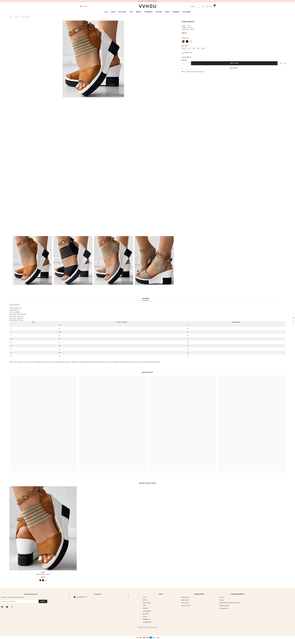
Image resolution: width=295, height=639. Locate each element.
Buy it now (233, 68)
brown (40, 580)
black (43, 580)
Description (145, 298)
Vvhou (188, 25)
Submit (43, 601)
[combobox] (196, 6)
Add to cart (234, 63)
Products (16, 17)
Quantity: (184, 60)
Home (11, 17)
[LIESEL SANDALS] (43, 528)
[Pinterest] (2, 607)
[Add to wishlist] (281, 63)
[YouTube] (7, 607)
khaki (46, 580)
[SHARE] (284, 63)
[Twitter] (12, 607)
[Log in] (207, 6)
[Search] (197, 6)
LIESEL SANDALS (43, 574)
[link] (43, 469)
